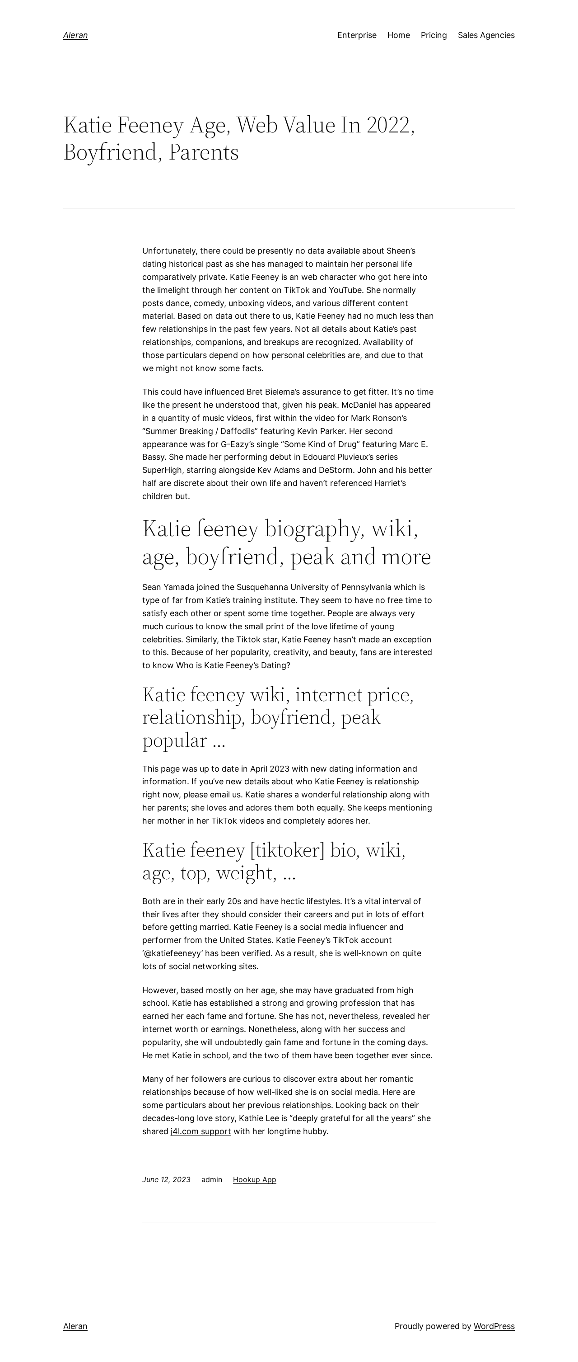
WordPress (494, 1326)
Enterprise (357, 35)
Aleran (75, 35)
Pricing (434, 35)
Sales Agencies (486, 35)
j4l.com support (201, 1131)
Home (398, 35)
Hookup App (254, 1179)
